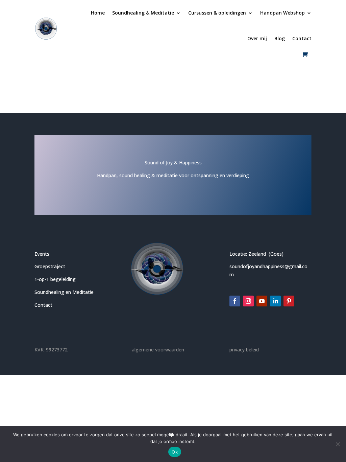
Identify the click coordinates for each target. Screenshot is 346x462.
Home (98, 12)
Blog (279, 38)
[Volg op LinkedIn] (275, 301)
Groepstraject (49, 266)
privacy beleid (244, 349)
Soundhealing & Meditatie (143, 12)
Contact (302, 38)
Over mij (257, 38)
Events (41, 254)
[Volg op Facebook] (234, 301)
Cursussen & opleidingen (217, 12)
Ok (175, 452)
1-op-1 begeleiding (55, 279)
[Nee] (337, 444)
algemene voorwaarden (158, 349)
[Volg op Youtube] (261, 301)
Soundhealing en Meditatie (64, 292)
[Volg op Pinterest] (288, 301)
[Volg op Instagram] (248, 301)
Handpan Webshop (282, 12)
